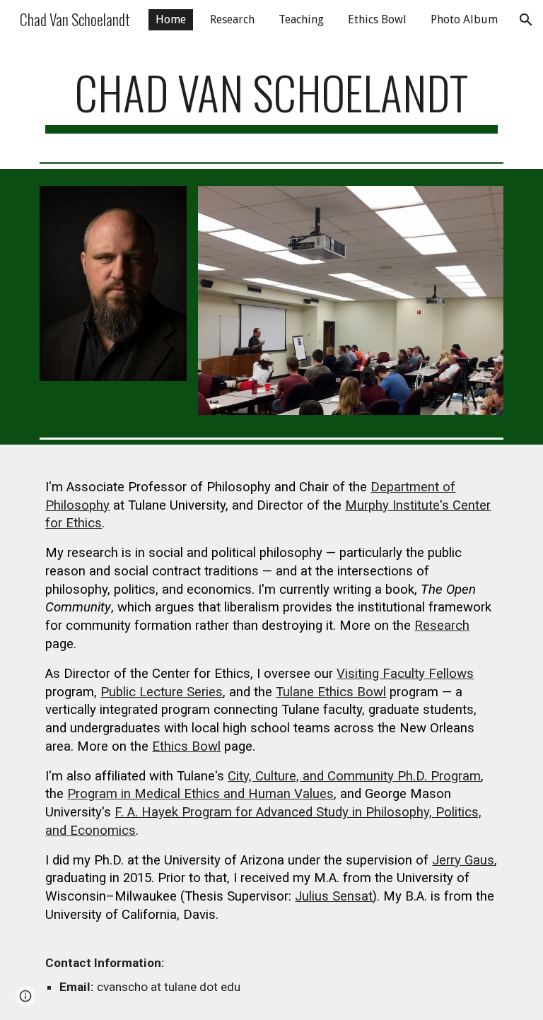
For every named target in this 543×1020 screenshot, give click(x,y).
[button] (526, 20)
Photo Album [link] (464, 19)
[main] (271, 99)
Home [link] (171, 19)
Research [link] (232, 19)
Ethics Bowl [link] (377, 19)
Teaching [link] (301, 19)
